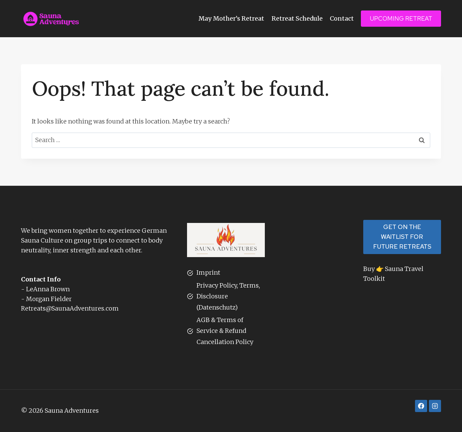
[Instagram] (435, 406)
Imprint (208, 272)
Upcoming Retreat (401, 18)
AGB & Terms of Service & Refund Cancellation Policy (225, 331)
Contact (342, 18)
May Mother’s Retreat (231, 18)
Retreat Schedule (297, 18)
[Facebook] (421, 406)
